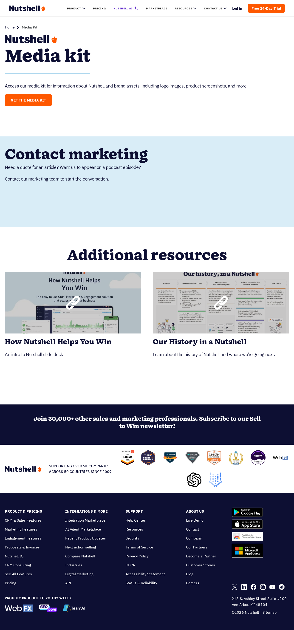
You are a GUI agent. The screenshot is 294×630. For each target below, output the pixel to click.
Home (10, 27)
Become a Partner (201, 556)
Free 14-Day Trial (266, 8)
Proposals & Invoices (22, 547)
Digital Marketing (79, 574)
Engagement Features (23, 538)
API (68, 583)
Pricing (10, 583)
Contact (192, 529)
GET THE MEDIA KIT (28, 100)
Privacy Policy (137, 556)
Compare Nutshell (80, 556)
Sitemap (270, 612)
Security (132, 538)
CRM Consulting (18, 565)
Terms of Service (139, 547)
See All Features (18, 574)
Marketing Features (21, 529)
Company (194, 538)
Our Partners (196, 547)
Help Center (135, 520)
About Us (195, 511)
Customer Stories (200, 565)
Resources (134, 529)
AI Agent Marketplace (83, 529)
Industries (73, 565)
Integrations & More (86, 511)
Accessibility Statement (145, 574)
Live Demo (195, 520)
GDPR (130, 565)
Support (134, 511)
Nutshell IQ (14, 556)
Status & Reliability (141, 583)
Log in (237, 8)
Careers (192, 583)
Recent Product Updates (85, 538)
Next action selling (80, 547)
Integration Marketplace (85, 520)
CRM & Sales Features (23, 520)
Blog (189, 574)
